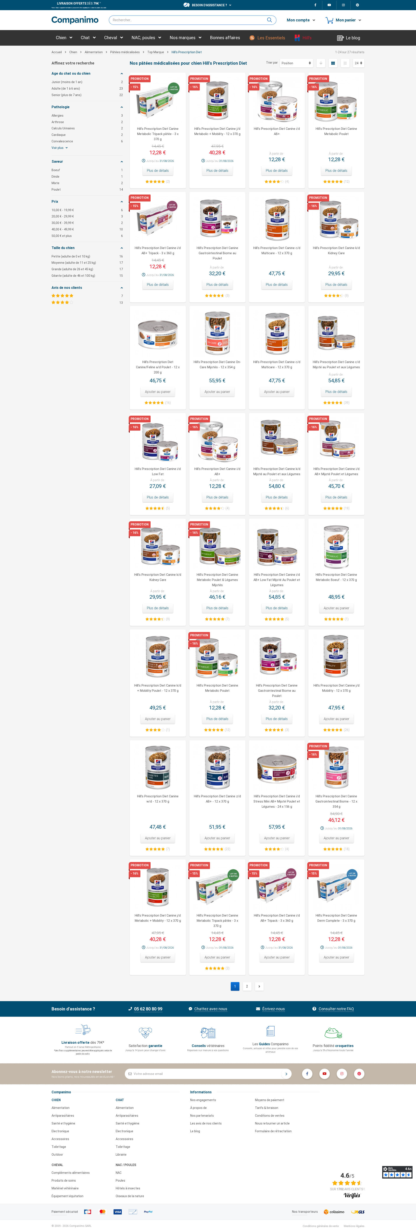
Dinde (87, 176)
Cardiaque (87, 135)
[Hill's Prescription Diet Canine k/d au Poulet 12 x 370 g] (158, 657)
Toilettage (59, 1146)
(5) (168, 508)
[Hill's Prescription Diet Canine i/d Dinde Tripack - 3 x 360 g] (277, 887)
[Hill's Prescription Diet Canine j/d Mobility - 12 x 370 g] (336, 657)
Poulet (87, 189)
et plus (87, 236)
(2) (168, 181)
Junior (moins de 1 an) (87, 82)
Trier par (272, 62)
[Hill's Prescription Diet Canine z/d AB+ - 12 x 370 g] (217, 768)
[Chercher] (271, 20)
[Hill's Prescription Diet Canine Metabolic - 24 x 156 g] (217, 546)
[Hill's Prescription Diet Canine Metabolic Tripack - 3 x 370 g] (217, 887)
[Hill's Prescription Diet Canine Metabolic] (217, 657)
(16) (168, 402)
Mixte (87, 183)
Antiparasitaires (63, 1115)
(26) (346, 730)
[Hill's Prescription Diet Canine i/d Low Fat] (158, 441)
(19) (346, 508)
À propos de (198, 1108)
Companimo (61, 1092)
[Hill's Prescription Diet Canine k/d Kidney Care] (158, 546)
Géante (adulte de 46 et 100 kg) (87, 275)
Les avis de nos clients (206, 1123)
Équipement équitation (67, 1196)
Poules (120, 1180)
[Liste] (345, 63)
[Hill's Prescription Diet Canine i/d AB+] (217, 441)
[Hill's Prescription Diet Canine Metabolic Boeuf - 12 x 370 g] (336, 546)
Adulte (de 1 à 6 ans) (87, 88)
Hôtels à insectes (128, 1188)
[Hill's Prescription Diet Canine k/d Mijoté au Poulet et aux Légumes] (277, 441)
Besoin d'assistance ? (209, 5)
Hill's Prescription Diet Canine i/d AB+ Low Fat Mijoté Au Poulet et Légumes (277, 580)
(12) (346, 181)
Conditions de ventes (269, 1115)
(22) (227, 849)
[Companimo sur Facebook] (315, 5)
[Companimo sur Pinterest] (357, 5)
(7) (227, 619)
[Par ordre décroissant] (321, 63)
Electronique (60, 1131)
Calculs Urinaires (87, 128)
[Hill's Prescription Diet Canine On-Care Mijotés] (217, 334)
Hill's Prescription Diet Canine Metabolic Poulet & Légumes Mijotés (217, 580)
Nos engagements (203, 1100)
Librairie (121, 1154)
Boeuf (87, 170)
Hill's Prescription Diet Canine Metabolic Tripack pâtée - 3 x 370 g (158, 134)
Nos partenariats (202, 1115)
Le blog (195, 1131)
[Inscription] (286, 1074)
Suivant (259, 986)
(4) (287, 181)
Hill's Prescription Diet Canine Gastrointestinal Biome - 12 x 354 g (336, 802)
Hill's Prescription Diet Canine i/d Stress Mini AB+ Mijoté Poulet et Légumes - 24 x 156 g (277, 802)
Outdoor (57, 1154)
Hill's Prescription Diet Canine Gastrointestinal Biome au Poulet (217, 253)
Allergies (87, 115)
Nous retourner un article (272, 1123)
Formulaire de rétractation (273, 1131)
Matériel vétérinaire (65, 1188)
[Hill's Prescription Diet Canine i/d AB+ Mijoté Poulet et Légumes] (336, 441)
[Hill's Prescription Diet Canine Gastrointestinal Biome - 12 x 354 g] (336, 768)
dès (78, 3)
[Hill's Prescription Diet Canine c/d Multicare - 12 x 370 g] (277, 334)
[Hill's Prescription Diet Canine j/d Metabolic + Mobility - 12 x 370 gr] (158, 887)
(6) (287, 508)
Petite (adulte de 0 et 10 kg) (87, 256)
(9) (347, 295)
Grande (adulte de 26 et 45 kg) (87, 269)
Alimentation (61, 1108)
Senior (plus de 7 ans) (87, 95)
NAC (119, 1172)
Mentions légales (354, 1226)
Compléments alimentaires (71, 1172)
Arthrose (87, 122)
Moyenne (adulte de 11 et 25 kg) (87, 262)
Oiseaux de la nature (130, 1196)
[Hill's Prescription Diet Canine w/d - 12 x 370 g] (158, 768)
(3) (227, 295)
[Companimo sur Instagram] (343, 5)
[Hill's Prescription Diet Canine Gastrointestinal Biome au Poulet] (277, 657)
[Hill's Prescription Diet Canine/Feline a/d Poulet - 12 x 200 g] (158, 334)
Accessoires (60, 1139)
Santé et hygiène (63, 1123)
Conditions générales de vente (321, 1226)
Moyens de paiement (269, 1100)
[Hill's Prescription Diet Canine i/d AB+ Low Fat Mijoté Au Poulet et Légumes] (277, 546)
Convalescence (87, 141)
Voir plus (58, 148)
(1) (347, 619)
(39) (346, 402)
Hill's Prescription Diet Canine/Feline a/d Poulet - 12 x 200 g (158, 367)
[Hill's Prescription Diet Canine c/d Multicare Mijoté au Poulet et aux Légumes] (336, 334)
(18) (346, 849)
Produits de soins (64, 1180)
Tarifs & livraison (266, 1108)
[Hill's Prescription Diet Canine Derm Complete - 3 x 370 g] (336, 887)
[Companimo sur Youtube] (329, 5)
